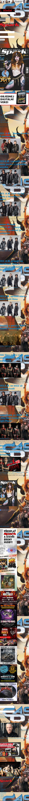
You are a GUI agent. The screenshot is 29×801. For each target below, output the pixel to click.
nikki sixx (19, 472)
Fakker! (2, 790)
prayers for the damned (8, 473)
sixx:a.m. (7, 154)
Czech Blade (3, 792)
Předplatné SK (3, 117)
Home (1, 106)
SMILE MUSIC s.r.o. (9, 800)
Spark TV (14, 472)
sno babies (15, 287)
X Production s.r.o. (20, 800)
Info (1, 113)
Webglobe (2, 798)
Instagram (5, 17)
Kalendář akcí (3, 112)
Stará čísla (2, 119)
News (1, 107)
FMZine (2, 795)
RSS (19, 17)
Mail (17, 17)
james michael (8, 250)
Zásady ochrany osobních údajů (9, 115)
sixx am (9, 472)
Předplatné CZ (3, 116)
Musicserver (3, 793)
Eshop (10, 17)
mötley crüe (7, 346)
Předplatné (3, 789)
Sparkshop (2, 120)
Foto (1, 109)
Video (1, 110)
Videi (10, 184)
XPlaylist (2, 796)
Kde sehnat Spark (4, 122)
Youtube (14, 17)
